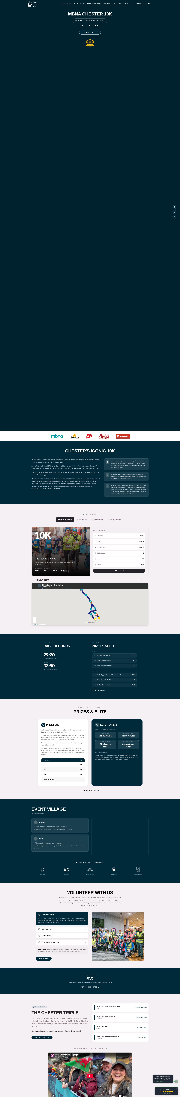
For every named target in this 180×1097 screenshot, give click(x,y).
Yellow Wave (98, 520)
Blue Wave (81, 520)
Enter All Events (40, 1037)
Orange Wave (65, 520)
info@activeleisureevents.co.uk (126, 755)
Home (64, 3)
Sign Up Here (44, 958)
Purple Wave (115, 520)
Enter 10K (117, 570)
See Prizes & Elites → (91, 790)
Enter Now (90, 32)
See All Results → (98, 690)
